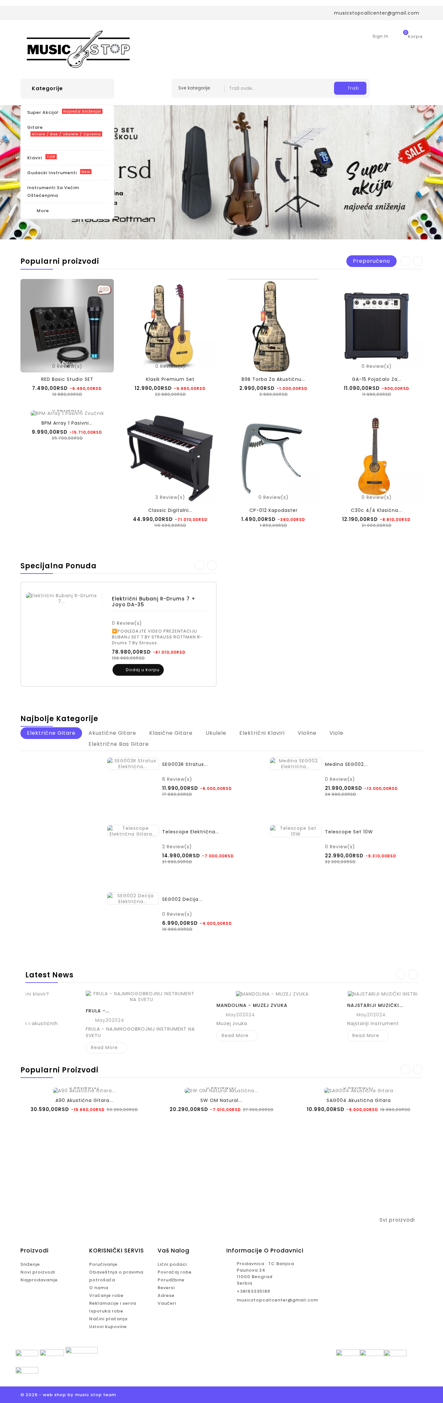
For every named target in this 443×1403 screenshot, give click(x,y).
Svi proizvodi (401, 1220)
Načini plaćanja (108, 1319)
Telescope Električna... (190, 831)
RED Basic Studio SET (67, 379)
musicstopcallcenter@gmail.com (277, 1300)
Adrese (166, 1295)
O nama (98, 1288)
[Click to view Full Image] (90, 996)
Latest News (49, 975)
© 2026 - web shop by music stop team (68, 1395)
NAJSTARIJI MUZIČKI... (324, 1005)
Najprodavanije (39, 1280)
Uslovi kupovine (108, 1327)
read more (53, 1047)
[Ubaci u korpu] (168, 806)
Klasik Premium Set (170, 379)
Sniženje (30, 1264)
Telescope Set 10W (349, 831)
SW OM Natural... (221, 1100)
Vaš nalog (173, 1250)
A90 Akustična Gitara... (84, 1100)
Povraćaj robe (175, 1272)
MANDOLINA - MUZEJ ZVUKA (201, 1005)
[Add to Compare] (170, 670)
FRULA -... (47, 1011)
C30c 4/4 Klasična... (376, 510)
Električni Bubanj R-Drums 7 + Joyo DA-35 (154, 601)
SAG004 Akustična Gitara (359, 1100)
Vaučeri (167, 1303)
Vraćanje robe (106, 1295)
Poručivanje (103, 1264)
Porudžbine (171, 1280)
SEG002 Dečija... (182, 899)
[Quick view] (183, 670)
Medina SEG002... (346, 764)
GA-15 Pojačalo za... (376, 379)
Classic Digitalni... (170, 510)
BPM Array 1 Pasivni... (67, 423)
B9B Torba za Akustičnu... (273, 379)
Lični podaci (172, 1264)
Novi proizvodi (37, 1272)
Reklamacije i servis (113, 1303)
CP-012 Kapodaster (273, 510)
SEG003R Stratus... (185, 764)
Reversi (166, 1288)
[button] (413, 172)
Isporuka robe (106, 1311)
